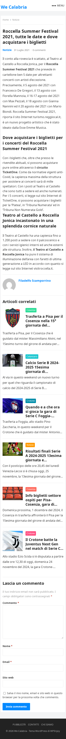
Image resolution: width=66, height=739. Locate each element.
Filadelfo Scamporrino (35, 281)
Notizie (15, 19)
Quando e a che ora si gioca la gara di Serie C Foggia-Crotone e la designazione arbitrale (42, 418)
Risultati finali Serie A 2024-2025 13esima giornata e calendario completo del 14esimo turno (43, 460)
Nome (7, 646)
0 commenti (39, 50)
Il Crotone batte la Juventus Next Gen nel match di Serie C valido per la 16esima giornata (44, 548)
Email (7, 662)
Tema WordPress (38, 731)
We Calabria (14, 7)
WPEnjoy (55, 731)
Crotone (31, 400)
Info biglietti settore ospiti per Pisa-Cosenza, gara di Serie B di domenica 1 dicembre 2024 (44, 504)
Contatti (33, 724)
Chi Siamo (47, 724)
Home (6, 19)
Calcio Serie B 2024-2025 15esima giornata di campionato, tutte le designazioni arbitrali (44, 371)
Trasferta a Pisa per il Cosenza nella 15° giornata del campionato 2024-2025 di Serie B (44, 325)
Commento (11, 603)
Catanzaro (32, 356)
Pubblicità (19, 724)
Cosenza (31, 310)
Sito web (8, 677)
